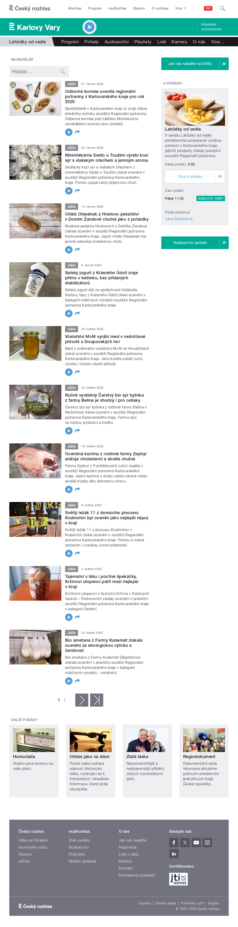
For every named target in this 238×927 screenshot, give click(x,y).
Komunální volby (33, 847)
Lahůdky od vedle (183, 129)
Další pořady (24, 720)
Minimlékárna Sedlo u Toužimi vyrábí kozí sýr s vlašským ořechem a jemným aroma (106, 158)
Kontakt (125, 868)
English (213, 903)
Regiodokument (199, 756)
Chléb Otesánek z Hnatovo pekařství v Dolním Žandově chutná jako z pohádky (107, 217)
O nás (199, 41)
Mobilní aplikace (82, 861)
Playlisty (143, 41)
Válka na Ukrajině (33, 840)
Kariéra (125, 861)
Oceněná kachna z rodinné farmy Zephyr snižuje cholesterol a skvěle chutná (106, 456)
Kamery (179, 41)
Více (217, 41)
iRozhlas (75, 8)
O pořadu (172, 83)
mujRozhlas (117, 8)
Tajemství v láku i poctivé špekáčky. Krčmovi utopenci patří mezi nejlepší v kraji (101, 581)
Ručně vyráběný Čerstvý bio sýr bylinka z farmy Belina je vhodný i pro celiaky (104, 398)
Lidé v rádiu (129, 854)
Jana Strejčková (178, 219)
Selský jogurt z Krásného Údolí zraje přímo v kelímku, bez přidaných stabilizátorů (101, 277)
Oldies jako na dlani (89, 756)
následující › (81, 700)
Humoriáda (24, 756)
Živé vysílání (79, 840)
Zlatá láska (137, 756)
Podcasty (77, 854)
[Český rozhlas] (29, 8)
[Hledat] (222, 8)
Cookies (145, 903)
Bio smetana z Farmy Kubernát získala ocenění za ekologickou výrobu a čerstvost (103, 645)
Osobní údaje (166, 903)
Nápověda (128, 847)
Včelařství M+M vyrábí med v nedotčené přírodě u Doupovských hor (105, 339)
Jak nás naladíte (133, 840)
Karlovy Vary (210, 198)
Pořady (91, 41)
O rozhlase (160, 8)
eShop (24, 861)
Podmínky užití (192, 903)
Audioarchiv (211, 29)
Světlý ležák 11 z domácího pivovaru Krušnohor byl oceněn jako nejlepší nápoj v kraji (106, 517)
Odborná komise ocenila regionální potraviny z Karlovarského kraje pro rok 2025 (105, 96)
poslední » (96, 700)
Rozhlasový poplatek (137, 875)
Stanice (139, 8)
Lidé (161, 41)
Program (95, 8)
